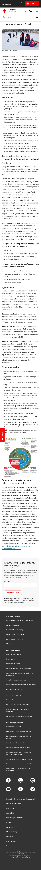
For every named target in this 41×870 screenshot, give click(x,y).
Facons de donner (13, 650)
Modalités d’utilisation (13, 804)
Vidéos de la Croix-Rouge (14, 630)
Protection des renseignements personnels (21, 799)
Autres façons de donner (14, 689)
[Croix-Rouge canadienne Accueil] (9, 11)
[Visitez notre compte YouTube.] (8, 789)
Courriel (7, 581)
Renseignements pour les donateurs (18, 668)
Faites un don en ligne (13, 654)
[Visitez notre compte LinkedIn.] (32, 780)
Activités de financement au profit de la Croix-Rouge (19, 674)
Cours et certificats (14, 696)
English (26, 11)
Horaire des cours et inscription (17, 700)
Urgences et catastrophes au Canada (19, 731)
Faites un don (11, 841)
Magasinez (10, 827)
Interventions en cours (14, 727)
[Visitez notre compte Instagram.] (20, 780)
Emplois (9, 822)
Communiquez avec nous (15, 639)
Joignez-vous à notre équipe (15, 634)
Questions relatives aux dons (16, 680)
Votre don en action (13, 664)
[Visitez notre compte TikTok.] (20, 789)
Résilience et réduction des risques (18, 748)
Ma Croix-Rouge (11, 832)
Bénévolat (9, 836)
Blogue (8, 644)
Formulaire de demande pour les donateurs (21, 685)
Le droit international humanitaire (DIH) (19, 764)
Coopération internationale (15, 743)
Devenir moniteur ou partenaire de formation (18, 710)
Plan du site (10, 808)
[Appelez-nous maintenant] (30, 10)
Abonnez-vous (13, 593)
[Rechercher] (37, 17)
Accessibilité (10, 813)
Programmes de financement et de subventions (18, 770)
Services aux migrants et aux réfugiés (19, 759)
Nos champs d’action (14, 723)
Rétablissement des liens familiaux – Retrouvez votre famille (18, 753)
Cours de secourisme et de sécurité (18, 705)
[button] (36, 10)
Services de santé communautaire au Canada (19, 737)
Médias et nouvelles (13, 625)
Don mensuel (10, 659)
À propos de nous (13, 616)
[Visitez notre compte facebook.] (8, 780)
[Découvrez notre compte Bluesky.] (32, 789)
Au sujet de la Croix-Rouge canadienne (19, 620)
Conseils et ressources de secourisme (19, 716)
